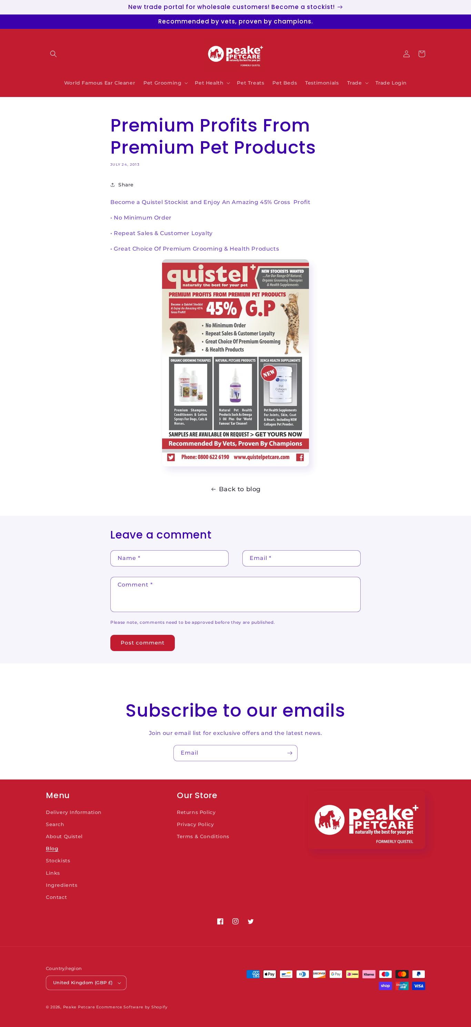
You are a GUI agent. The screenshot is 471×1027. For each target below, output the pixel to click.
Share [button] (126, 185)
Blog (52, 848)
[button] (53, 53)
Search (55, 824)
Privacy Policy (195, 824)
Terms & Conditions (203, 836)
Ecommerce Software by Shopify (131, 1007)
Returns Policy (196, 812)
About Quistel (64, 836)
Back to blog (240, 489)
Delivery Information (74, 812)
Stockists (58, 861)
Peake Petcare (79, 1007)
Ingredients (62, 885)
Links (53, 873)
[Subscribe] (289, 753)
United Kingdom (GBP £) (83, 982)
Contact (56, 897)
